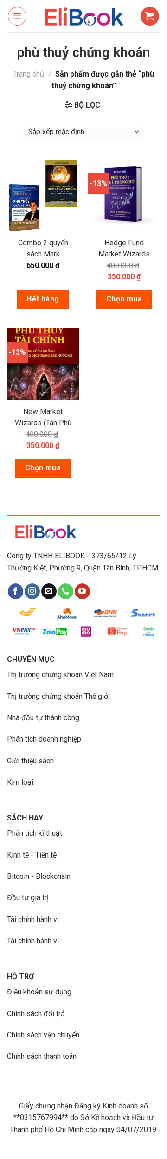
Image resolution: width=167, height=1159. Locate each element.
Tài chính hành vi (33, 919)
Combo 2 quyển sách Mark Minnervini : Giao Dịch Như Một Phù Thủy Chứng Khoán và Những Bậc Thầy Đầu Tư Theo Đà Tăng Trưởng (43, 249)
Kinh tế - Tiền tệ (32, 855)
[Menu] (17, 16)
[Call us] (65, 591)
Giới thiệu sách (30, 760)
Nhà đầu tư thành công (43, 717)
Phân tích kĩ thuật (34, 833)
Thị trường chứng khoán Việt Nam (60, 674)
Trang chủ (28, 74)
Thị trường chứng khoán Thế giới (58, 696)
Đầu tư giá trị (28, 897)
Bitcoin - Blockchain (39, 876)
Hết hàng (42, 299)
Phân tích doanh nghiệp (44, 739)
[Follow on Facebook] (15, 591)
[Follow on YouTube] (82, 591)
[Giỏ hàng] (150, 16)
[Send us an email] (49, 591)
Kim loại (20, 782)
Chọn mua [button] (124, 299)
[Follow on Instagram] (32, 591)
